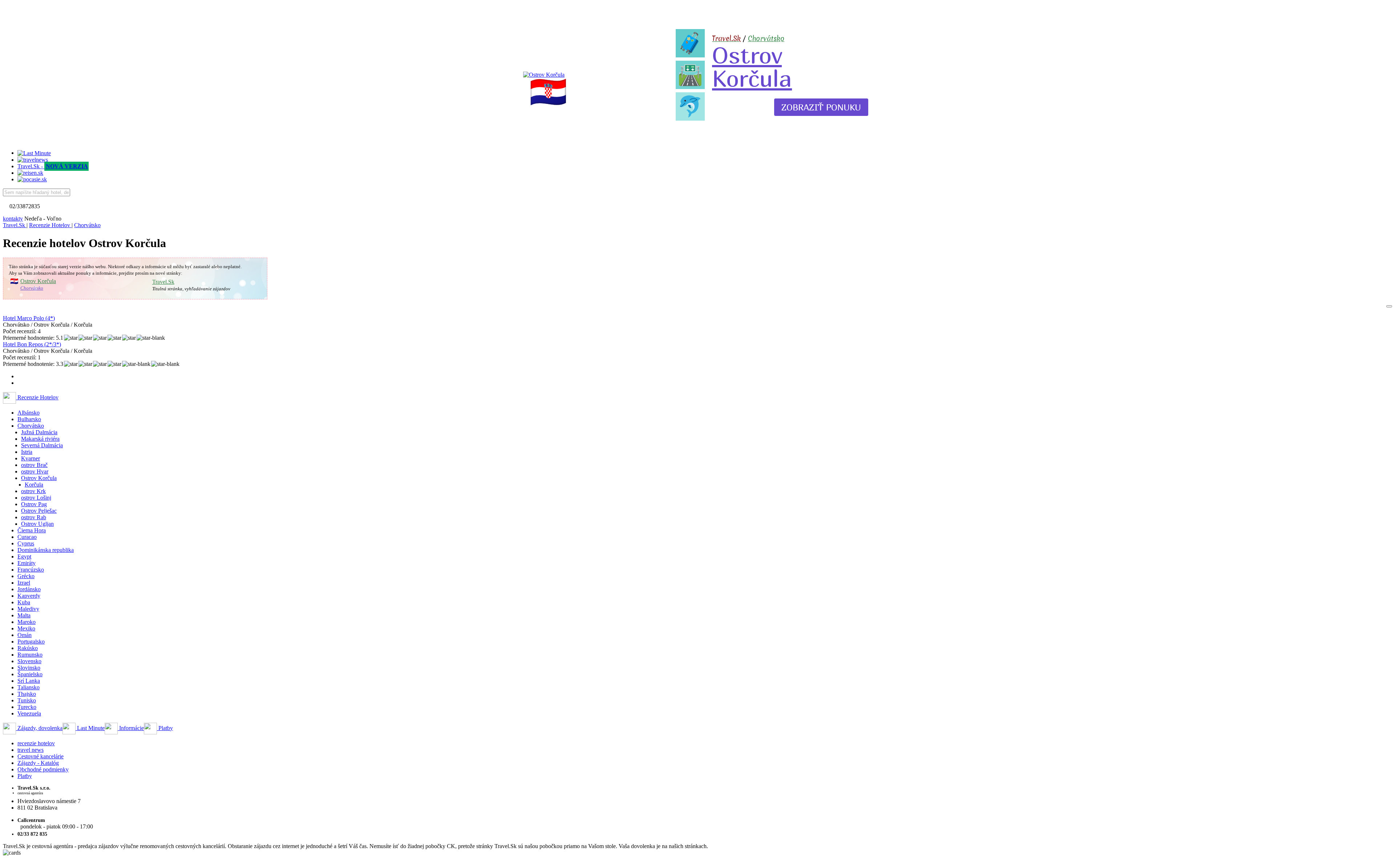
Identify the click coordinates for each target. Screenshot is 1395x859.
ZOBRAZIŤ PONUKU (821, 107)
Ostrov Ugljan (37, 524)
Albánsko (28, 413)
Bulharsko (29, 419)
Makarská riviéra (40, 439)
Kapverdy (28, 596)
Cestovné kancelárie (40, 756)
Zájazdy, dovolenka (39, 728)
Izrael (23, 583)
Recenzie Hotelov (37, 397)
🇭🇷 (548, 92)
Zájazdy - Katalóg (38, 763)
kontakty (13, 218)
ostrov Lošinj (36, 498)
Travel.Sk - (52, 166)
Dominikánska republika (45, 550)
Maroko (26, 622)
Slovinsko (28, 668)
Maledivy (28, 609)
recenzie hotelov (36, 743)
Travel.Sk (163, 282)
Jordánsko (29, 589)
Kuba (23, 602)
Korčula (34, 484)
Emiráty (26, 563)
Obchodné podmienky (43, 769)
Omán (24, 635)
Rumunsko (30, 655)
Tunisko (26, 700)
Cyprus (25, 543)
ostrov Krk (33, 491)
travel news (30, 750)
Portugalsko (31, 641)
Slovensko (29, 661)
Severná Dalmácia (42, 445)
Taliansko (28, 687)
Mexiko (26, 628)
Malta (24, 615)
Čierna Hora (31, 530)
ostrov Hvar (34, 471)
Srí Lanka (28, 681)
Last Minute (90, 728)
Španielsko (30, 674)
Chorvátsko (766, 38)
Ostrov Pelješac (39, 511)
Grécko (26, 576)
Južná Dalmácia (39, 432)
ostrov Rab (33, 517)
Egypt (24, 556)
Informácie (131, 728)
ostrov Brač (34, 465)
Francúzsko (30, 569)
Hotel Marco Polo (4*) (29, 318)
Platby (165, 728)
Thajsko (26, 694)
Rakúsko (27, 648)
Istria (26, 452)
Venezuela (29, 713)
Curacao (27, 537)
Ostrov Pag (34, 504)
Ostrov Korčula (752, 66)
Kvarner (30, 458)
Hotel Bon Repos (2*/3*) (32, 344)
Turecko (26, 707)
